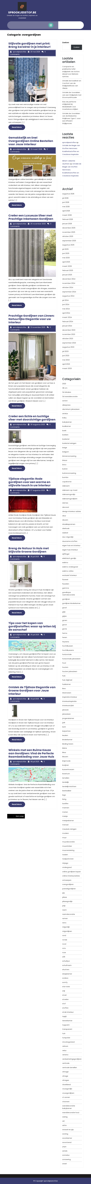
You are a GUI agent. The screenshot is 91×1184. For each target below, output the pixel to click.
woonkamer (67, 1138)
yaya (64, 1146)
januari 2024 (67, 326)
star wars (66, 986)
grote (64, 629)
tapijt (64, 1016)
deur (64, 516)
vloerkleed (66, 1084)
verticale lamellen (69, 1067)
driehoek (65, 528)
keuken (65, 735)
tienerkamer (67, 1020)
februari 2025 (67, 270)
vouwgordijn (67, 1089)
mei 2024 (66, 309)
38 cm (64, 388)
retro (64, 923)
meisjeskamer (68, 820)
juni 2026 (65, 202)
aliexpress (66, 405)
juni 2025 (65, 253)
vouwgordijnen (68, 1093)
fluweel (65, 579)
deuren (65, 520)
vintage (65, 1072)
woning (65, 1134)
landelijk (65, 782)
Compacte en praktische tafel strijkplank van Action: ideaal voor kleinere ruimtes (71, 71)
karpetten (66, 731)
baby (64, 418)
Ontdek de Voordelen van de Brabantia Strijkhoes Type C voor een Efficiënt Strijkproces (71, 118)
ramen (65, 918)
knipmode (66, 761)
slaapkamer (67, 974)
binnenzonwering (69, 456)
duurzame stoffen (69, 541)
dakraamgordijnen (69, 498)
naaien (65, 854)
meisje (65, 816)
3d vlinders (66, 392)
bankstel (65, 439)
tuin (63, 1033)
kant (64, 727)
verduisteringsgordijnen (72, 1059)
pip (63, 893)
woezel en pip (68, 1129)
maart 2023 (67, 368)
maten (65, 812)
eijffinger (65, 554)
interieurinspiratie (69, 701)
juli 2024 (65, 300)
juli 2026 (65, 198)
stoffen (65, 1008)
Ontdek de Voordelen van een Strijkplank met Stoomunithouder (71, 95)
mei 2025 (66, 257)
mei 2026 (66, 206)
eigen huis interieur (70, 550)
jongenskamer (68, 718)
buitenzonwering (69, 473)
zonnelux (65, 1155)
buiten (65, 469)
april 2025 (66, 262)
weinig (64, 1117)
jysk (63, 722)
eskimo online (67, 571)
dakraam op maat (69, 490)
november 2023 (68, 334)
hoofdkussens (68, 650)
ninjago (65, 863)
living (64, 799)
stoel (64, 995)
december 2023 (68, 330)
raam (64, 910)
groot (64, 624)
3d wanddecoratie (70, 396)
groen (64, 620)
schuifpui (66, 961)
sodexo (65, 978)
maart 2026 (67, 215)
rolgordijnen (67, 931)
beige (64, 447)
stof (64, 1003)
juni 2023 (65, 355)
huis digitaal (67, 680)
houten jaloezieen (69, 671)
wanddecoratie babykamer (68, 1107)
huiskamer (66, 684)
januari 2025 (67, 275)
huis (63, 676)
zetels (64, 1151)
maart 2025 (67, 266)
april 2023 (66, 364)
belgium (65, 452)
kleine (64, 748)
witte (64, 1125)
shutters (65, 969)
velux (64, 1050)
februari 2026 (67, 219)
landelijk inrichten (69, 786)
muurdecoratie (68, 842)
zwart (64, 1163)
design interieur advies (71, 511)
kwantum (66, 773)
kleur (64, 752)
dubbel (65, 533)
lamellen (65, 778)
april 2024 (66, 313)
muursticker (67, 846)
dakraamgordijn (68, 494)
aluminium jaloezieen (71, 409)
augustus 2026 (68, 194)
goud (64, 607)
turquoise (66, 1037)
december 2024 (68, 279)
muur (64, 837)
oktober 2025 (67, 236)
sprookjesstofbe (69, 142)
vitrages (65, 1080)
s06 (63, 957)
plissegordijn (67, 901)
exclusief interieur (69, 575)
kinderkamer (67, 739)
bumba (65, 477)
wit (63, 1121)
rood (64, 944)
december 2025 (68, 228)
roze (64, 952)
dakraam (66, 486)
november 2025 (68, 232)
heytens (65, 641)
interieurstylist (68, 705)
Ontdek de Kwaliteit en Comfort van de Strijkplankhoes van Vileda (71, 84)
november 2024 (68, 283)
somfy (64, 982)
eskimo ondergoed (70, 567)
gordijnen (66, 599)
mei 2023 (66, 360)
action (65, 400)
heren (64, 637)
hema (64, 633)
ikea (64, 688)
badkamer (66, 426)
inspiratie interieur (69, 697)
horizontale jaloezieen (71, 659)
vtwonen (65, 1101)
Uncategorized (68, 1042)
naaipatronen (68, 859)
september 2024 (69, 292)
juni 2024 (65, 304)
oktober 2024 (67, 287)
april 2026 (66, 211)
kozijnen (65, 765)
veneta (65, 1054)
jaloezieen (66, 714)
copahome (66, 481)
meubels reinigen (69, 829)
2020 (64, 383)
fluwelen (65, 584)
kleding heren (67, 744)
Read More (18, 128)
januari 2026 (67, 223)
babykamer (67, 422)
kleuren (65, 756)
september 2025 (69, 240)
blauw (64, 460)
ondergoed (67, 867)
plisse (64, 897)
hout (64, 663)
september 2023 (69, 343)
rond (64, 935)
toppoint (66, 1025)
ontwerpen (66, 880)
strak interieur (68, 1012)
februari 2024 (67, 321)
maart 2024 (67, 317)
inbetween (66, 693)
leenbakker (66, 790)
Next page (20, 816)
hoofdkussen (67, 646)
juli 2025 (65, 249)
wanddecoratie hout (70, 1112)
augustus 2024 (68, 296)
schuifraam (67, 965)
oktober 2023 (67, 338)
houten (65, 667)
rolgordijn (66, 927)
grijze (64, 616)
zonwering (66, 1159)
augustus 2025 (68, 245)
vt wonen (66, 1097)
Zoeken (65, 42)
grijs (63, 612)
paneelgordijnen (69, 888)
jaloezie (65, 710)
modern (65, 833)
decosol (65, 507)
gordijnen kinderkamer (71, 603)
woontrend (66, 1142)
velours (65, 1046)
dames (65, 503)
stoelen (65, 999)
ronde (64, 940)
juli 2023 (65, 351)
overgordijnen (68, 884)
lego (64, 795)
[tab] (50, 25)
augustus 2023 (68, 347)
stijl (63, 991)
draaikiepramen (68, 524)
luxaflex (65, 803)
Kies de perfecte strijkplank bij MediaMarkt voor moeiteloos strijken (70, 105)
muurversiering (68, 850)
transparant (67, 1029)
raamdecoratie (68, 914)
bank (64, 430)
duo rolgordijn (67, 537)
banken (65, 435)
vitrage (65, 1076)
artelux (65, 413)
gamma (65, 588)
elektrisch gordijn (69, 558)
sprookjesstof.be (22, 12)
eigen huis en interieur (71, 545)
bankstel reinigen (69, 443)
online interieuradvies (71, 876)
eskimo (65, 562)
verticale (65, 1063)
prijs (63, 906)
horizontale (67, 654)
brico (64, 464)
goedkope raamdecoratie (68, 593)
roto (64, 948)
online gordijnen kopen (71, 871)
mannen (65, 808)
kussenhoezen (68, 769)
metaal (65, 825)
